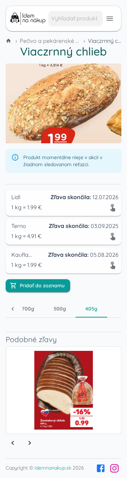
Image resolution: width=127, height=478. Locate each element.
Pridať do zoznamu (42, 285)
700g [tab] (28, 309)
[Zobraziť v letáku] (113, 207)
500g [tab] (60, 309)
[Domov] (9, 41)
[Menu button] (110, 19)
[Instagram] (114, 468)
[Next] (30, 443)
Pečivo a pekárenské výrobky (58, 40)
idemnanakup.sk (53, 468)
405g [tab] (91, 309)
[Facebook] (101, 468)
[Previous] (13, 443)
